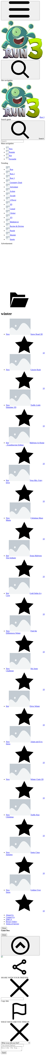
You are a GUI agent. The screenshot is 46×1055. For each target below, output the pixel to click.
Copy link (5, 1001)
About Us (9, 915)
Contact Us (10, 917)
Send (4, 1053)
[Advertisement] (23, 267)
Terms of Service (12, 924)
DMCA (9, 919)
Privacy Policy (11, 922)
